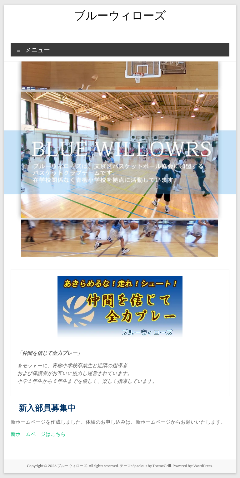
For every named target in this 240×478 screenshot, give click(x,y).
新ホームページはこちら (38, 434)
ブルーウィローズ (120, 15)
